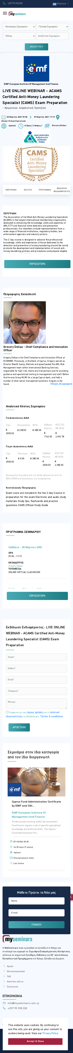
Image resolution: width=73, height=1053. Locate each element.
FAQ (9, 977)
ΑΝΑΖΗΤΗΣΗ (36, 47)
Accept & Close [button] (35, 1041)
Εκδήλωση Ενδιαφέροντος (62, 190)
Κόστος (28, 190)
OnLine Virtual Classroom (13, 121)
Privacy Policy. (51, 1033)
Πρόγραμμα (45, 190)
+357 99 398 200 (14, 3)
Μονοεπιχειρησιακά (16, 971)
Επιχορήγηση (23, 425)
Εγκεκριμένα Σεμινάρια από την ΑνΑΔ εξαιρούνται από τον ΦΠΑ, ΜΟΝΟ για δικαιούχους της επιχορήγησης (34, 477)
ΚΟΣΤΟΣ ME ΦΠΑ (60, 427)
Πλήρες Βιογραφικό (61, 384)
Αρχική (10, 966)
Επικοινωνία (12, 987)
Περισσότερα (37, 264)
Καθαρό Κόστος (48, 427)
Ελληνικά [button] (62, 4)
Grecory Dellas (58, 126)
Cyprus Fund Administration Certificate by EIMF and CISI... (36, 803)
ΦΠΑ (35, 425)
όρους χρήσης (35, 712)
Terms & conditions (51, 716)
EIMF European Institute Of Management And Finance (31, 84)
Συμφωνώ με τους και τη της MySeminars (34, 714)
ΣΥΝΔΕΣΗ (36, 925)
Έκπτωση (22, 453)
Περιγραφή (10, 190)
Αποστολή (19, 727)
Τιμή (8, 425)
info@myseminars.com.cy (23, 1003)
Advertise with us (15, 982)
